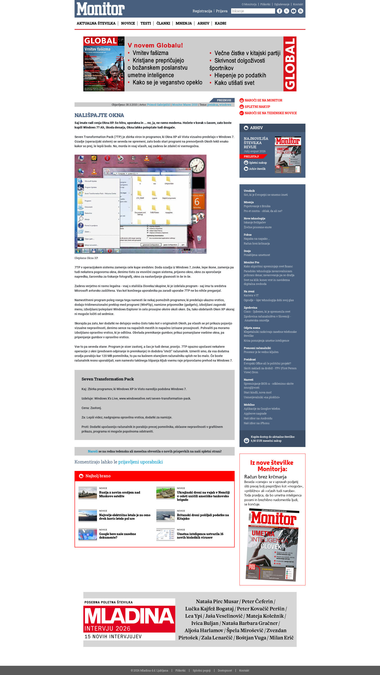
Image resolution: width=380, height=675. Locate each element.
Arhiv (203, 23)
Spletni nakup (257, 107)
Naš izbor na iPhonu (256, 423)
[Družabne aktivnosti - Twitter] (285, 11)
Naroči (93, 451)
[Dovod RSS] (299, 11)
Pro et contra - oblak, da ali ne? (263, 211)
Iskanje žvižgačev (255, 222)
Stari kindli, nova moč (258, 392)
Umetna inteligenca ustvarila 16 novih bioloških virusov (200, 536)
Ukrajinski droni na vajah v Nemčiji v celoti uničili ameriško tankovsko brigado (203, 496)
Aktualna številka (96, 23)
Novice (128, 23)
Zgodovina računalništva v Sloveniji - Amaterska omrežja (267, 318)
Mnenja (184, 23)
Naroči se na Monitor (263, 100)
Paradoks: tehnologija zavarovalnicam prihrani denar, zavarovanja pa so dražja (269, 273)
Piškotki (265, 4)
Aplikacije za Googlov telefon (262, 408)
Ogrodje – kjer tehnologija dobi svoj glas (269, 300)
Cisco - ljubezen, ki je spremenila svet (267, 311)
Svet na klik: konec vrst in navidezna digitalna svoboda (267, 282)
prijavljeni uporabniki (140, 462)
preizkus (212, 104)
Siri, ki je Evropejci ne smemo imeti (266, 194)
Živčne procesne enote (258, 227)
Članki (163, 23)
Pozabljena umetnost (257, 255)
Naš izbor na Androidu (258, 418)
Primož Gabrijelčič (158, 104)
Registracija (202, 11)
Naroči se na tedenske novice (271, 113)
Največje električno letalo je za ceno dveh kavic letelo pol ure (124, 517)
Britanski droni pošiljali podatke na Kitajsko (203, 517)
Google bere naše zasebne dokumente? (117, 536)
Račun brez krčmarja (257, 243)
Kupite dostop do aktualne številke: (273, 436)
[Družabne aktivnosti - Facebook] (278, 11)
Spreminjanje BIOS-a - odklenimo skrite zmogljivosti (269, 385)
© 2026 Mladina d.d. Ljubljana (149, 670)
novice (103, 488)
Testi (146, 23)
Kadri (220, 23)
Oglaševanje (281, 4)
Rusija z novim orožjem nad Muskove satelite (119, 494)
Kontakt (298, 4)
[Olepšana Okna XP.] (140, 204)
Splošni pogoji (202, 670)
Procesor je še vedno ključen (261, 352)
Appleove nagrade (255, 413)
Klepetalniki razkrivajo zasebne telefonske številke (270, 333)
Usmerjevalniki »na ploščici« (262, 397)
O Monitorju (249, 4)
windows (225, 104)
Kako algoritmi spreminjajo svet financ (268, 266)
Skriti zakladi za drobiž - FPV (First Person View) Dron (270, 370)
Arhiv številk (257, 168)
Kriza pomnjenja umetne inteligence (266, 340)
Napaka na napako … (257, 238)
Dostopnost (225, 670)
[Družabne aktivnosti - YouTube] (292, 11)
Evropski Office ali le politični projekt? (267, 363)
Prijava (222, 11)
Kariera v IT (251, 295)
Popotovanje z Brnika (257, 206)
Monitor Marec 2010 (184, 104)
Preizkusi (224, 100)
